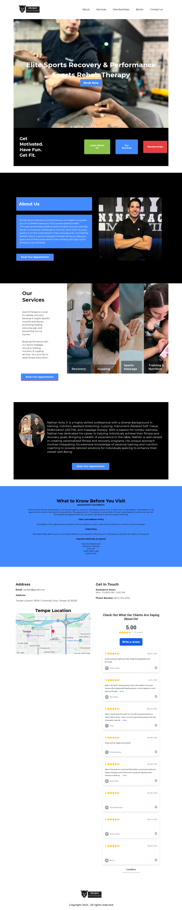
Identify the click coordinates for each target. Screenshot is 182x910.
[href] (53, 633)
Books (139, 9)
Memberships (121, 9)
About (86, 9)
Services (101, 9)
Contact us (156, 9)
